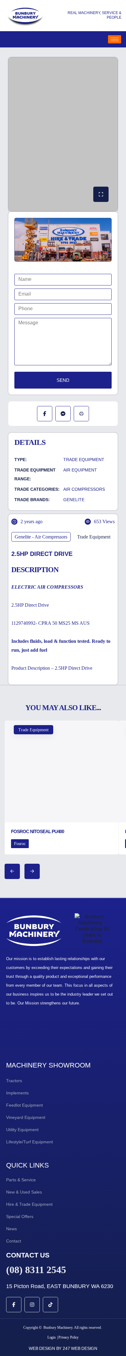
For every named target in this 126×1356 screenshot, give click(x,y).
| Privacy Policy (68, 1337)
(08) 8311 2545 (36, 1269)
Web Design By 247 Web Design (63, 1348)
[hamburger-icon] (114, 39)
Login (51, 1337)
